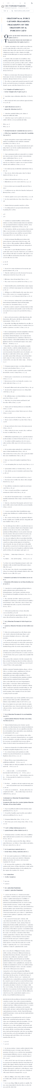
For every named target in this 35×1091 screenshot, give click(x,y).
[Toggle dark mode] (31, 3)
